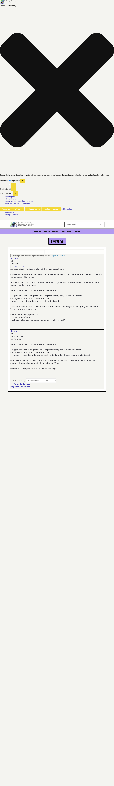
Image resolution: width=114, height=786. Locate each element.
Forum (77, 231)
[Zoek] (101, 224)
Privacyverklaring (11, 215)
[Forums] (12, 255)
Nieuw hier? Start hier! (42, 231)
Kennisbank (66, 231)
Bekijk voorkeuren (33, 209)
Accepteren (6, 209)
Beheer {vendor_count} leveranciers (19, 201)
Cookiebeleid (9, 212)
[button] (57, 90)
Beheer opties (10, 197)
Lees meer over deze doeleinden (17, 203)
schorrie (14, 258)
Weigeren (18, 209)
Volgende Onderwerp (20, 386)
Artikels (55, 231)
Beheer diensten (11, 199)
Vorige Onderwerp (21, 384)
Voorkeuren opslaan (51, 209)
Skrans (14, 331)
